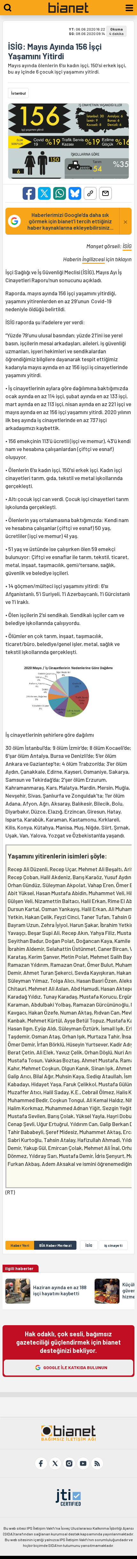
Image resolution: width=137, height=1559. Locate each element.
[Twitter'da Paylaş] (44, 193)
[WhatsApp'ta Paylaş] (59, 193)
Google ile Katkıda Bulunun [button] (75, 1367)
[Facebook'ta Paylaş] (29, 193)
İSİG (127, 246)
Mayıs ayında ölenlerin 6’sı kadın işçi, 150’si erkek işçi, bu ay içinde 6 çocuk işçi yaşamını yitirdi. (67, 68)
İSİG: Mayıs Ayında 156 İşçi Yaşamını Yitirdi (55, 51)
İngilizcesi (93, 259)
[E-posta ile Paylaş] (105, 193)
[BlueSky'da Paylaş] (74, 193)
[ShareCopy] (90, 193)
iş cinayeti (113, 1245)
